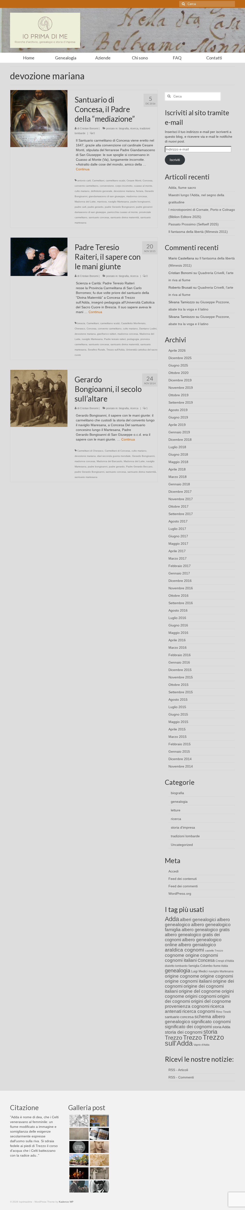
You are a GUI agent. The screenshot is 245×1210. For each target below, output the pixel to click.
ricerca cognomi (198, 1011)
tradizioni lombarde (185, 836)
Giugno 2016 (178, 625)
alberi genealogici (198, 919)
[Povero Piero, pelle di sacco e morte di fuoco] (78, 1173)
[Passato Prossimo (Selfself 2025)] (99, 1134)
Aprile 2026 (177, 350)
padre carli (80, 207)
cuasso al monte (143, 185)
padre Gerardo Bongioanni (119, 207)
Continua (82, 169)
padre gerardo (95, 207)
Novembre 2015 (180, 677)
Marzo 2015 (177, 737)
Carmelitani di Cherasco (90, 450)
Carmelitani (98, 180)
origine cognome (182, 976)
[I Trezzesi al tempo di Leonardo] (99, 1160)
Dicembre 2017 (180, 491)
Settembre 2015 (180, 692)
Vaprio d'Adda (201, 1044)
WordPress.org (179, 893)
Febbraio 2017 (179, 566)
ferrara (139, 191)
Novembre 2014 (180, 766)
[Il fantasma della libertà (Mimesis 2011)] (78, 1147)
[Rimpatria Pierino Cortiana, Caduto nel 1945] (99, 1147)
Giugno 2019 (178, 417)
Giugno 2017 (178, 536)
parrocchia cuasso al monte (122, 212)
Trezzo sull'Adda (115, 349)
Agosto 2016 (178, 610)
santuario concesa (99, 217)
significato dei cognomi (188, 1026)
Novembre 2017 (180, 499)
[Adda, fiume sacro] (78, 1121)
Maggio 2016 (178, 633)
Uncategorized (182, 845)
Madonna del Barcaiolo (109, 461)
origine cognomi (216, 976)
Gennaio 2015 (179, 751)
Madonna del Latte (85, 201)
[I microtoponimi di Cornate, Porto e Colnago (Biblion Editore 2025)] (78, 1134)
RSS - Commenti (181, 1077)
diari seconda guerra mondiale (114, 456)
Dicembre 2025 (180, 358)
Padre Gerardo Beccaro (139, 466)
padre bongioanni (140, 201)
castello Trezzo (214, 950)
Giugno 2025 (178, 365)
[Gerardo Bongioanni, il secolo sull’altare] (38, 398)
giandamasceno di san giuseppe (107, 196)
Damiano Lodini (147, 328)
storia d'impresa (183, 827)
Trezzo (192, 1037)
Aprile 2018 (177, 469)
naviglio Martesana (118, 201)
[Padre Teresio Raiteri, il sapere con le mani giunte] (38, 256)
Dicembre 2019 (180, 380)
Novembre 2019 (180, 388)
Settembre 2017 (180, 514)
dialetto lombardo (176, 965)
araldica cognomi (184, 949)
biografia (124, 128)
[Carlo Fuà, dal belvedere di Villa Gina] (78, 1160)
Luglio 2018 (177, 447)
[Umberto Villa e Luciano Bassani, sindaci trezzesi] (78, 1187)
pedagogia (133, 339)
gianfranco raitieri (106, 334)
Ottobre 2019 (178, 395)
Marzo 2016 (177, 647)
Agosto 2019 (178, 410)
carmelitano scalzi (115, 180)
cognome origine (182, 955)
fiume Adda (220, 965)
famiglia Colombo (200, 966)
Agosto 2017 (178, 521)
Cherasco (80, 328)
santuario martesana (86, 477)
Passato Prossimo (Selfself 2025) (193, 224)
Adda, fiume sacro (182, 187)
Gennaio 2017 (179, 573)
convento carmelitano (86, 185)
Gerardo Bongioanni (143, 456)
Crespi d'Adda (225, 961)
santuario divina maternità (125, 217)
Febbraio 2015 (179, 744)
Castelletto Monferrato (133, 323)
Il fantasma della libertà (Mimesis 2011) (198, 232)
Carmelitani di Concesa (117, 450)
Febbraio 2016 (179, 655)
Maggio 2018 (178, 462)
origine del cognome (200, 991)
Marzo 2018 (177, 477)
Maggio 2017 (178, 543)
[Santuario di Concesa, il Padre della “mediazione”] (38, 118)
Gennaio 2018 (179, 484)
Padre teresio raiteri (115, 339)
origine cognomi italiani (188, 981)
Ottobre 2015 (178, 685)
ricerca (134, 128)
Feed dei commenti (183, 886)
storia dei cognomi (183, 1032)
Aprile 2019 (177, 425)
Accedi (173, 871)
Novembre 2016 (180, 588)
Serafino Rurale (96, 349)
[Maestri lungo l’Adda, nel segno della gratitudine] (99, 1121)
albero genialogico (197, 944)
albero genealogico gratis (206, 929)
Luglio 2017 (177, 529)
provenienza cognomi (187, 1006)
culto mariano (82, 191)
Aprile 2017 (177, 551)
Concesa (147, 180)
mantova (102, 201)
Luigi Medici (199, 971)
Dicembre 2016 (180, 581)
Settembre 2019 (180, 402)
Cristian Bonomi (89, 128)
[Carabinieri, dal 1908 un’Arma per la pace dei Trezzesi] (99, 1187)
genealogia (179, 801)
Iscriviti (175, 160)
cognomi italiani (181, 960)
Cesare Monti (134, 180)
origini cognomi (200, 996)
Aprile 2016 (177, 640)
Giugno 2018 (178, 454)
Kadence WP (66, 1201)
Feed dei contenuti (182, 879)
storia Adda (221, 1027)
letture (175, 810)
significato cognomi (211, 1021)
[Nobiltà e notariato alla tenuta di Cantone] (99, 1173)
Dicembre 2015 (180, 670)
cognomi (209, 955)
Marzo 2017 (177, 558)
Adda (172, 919)
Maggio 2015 (178, 722)
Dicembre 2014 (180, 759)
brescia (81, 323)
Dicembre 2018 (180, 440)
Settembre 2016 (180, 603)
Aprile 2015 (177, 729)
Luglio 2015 (177, 707)
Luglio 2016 (177, 618)
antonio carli (84, 180)
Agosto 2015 (178, 699)
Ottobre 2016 (178, 595)
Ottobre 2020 (178, 373)
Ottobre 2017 (178, 506)
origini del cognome (211, 1001)
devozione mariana (124, 191)
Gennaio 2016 (179, 662)
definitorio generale (101, 191)
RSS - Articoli (178, 1070)
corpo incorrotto (124, 185)
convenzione (107, 185)
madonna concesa (136, 196)
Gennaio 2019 (179, 432)
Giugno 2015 (178, 714)
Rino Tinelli (223, 1011)
